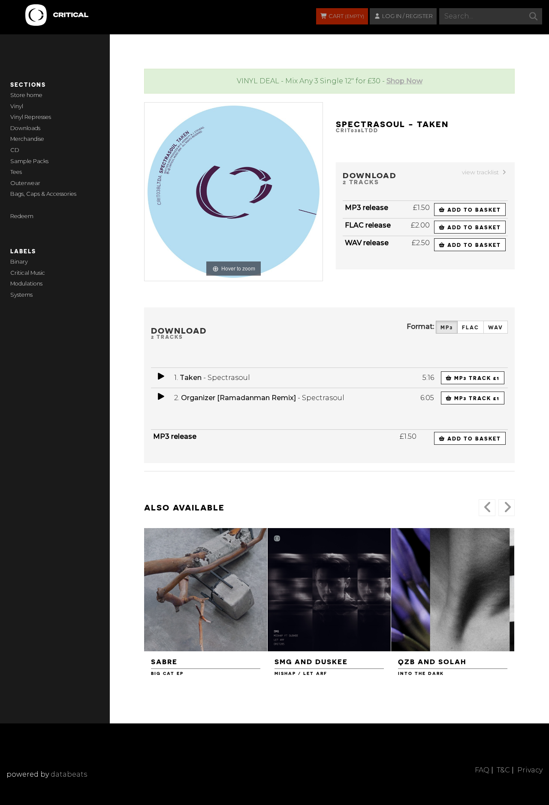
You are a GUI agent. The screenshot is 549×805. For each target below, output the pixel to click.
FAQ (482, 770)
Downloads (25, 128)
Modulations (26, 283)
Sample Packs (29, 161)
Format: (420, 326)
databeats (69, 774)
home (34, 95)
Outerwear (25, 183)
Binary (19, 261)
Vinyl (16, 106)
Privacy (530, 770)
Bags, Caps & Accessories (43, 194)
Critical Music (27, 273)
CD (14, 150)
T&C (503, 770)
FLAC (470, 327)
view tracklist (481, 172)
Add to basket (473, 210)
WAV (495, 327)
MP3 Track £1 (476, 378)
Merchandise (27, 139)
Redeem (21, 216)
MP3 (446, 327)
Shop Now (404, 81)
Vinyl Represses (30, 117)
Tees (16, 172)
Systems (21, 295)
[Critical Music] (26, 10)
